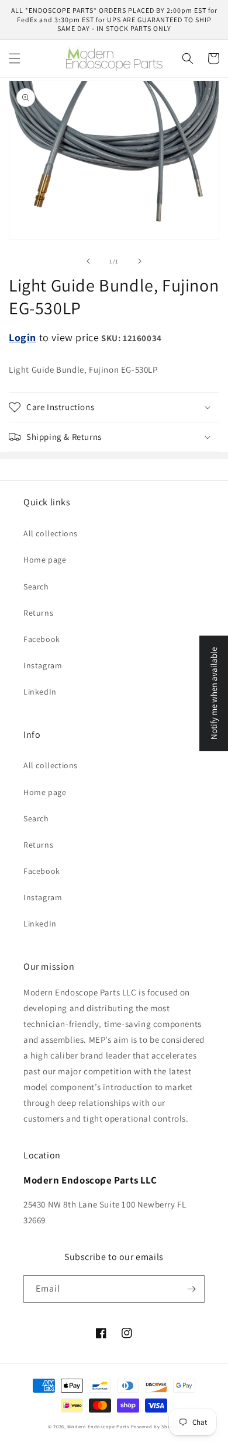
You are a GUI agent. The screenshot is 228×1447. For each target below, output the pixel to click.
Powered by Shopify (156, 1426)
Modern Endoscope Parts (98, 1426)
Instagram (42, 665)
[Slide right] (140, 261)
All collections (50, 533)
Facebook (41, 639)
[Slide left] (88, 261)
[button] (14, 58)
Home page (44, 559)
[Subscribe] (191, 1289)
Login (22, 337)
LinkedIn (40, 691)
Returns (38, 613)
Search (36, 586)
